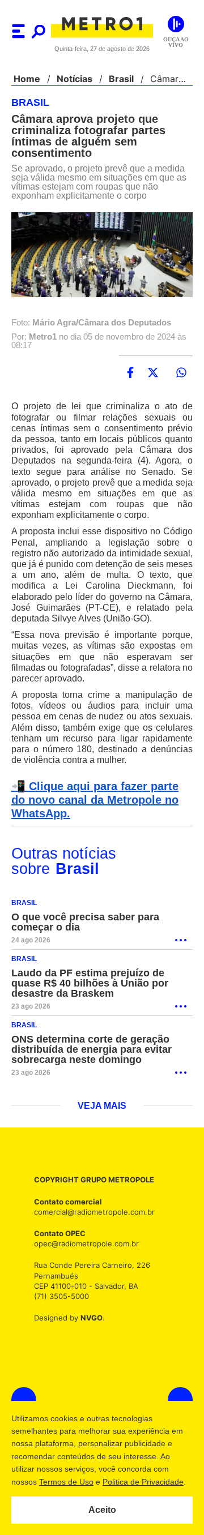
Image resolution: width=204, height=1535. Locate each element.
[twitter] (153, 373)
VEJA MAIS (102, 1117)
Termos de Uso (65, 1482)
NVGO (88, 1328)
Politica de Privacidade (142, 1482)
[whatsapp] (181, 373)
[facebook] (130, 373)
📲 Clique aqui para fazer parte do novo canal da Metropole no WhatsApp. (100, 811)
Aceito (102, 1510)
